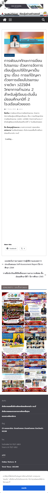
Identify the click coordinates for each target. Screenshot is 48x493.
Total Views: (7, 466)
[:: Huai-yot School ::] (24, 13)
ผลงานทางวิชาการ (9, 55)
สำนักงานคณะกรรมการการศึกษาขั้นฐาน (16, 411)
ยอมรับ (24, 488)
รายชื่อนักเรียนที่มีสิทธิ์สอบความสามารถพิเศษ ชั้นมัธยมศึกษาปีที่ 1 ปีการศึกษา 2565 (23, 275)
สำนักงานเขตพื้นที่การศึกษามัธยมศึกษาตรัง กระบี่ (19, 406)
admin (21, 109)
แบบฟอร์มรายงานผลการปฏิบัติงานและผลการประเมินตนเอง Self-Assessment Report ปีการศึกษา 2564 (24, 264)
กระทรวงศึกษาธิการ (9, 416)
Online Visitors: (8, 462)
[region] (24, 482)
